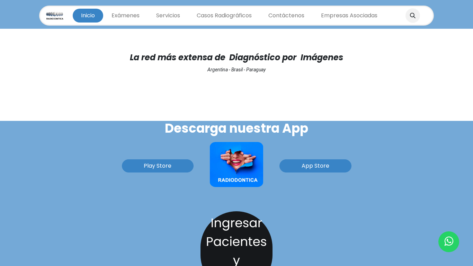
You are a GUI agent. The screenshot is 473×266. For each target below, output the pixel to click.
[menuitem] (88, 16)
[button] (412, 15)
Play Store (157, 166)
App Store (315, 166)
